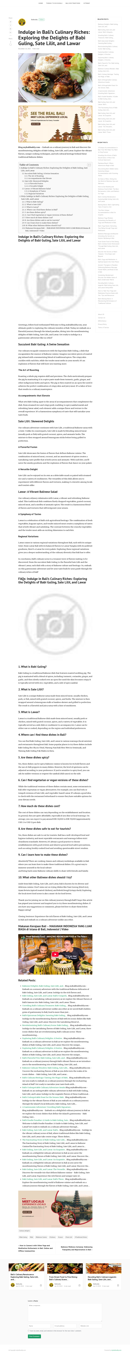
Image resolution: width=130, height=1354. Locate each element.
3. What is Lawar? (32, 207)
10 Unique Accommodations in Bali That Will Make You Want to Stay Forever (108, 150)
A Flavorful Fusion (35, 184)
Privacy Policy (102, 324)
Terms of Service (103, 327)
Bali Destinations (73, 3)
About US (101, 314)
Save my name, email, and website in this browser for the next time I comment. (55, 1331)
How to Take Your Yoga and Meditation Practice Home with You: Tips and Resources (108, 293)
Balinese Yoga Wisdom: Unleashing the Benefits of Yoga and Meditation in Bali (107, 220)
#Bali (31, 1237)
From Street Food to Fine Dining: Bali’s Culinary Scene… (63, 1278)
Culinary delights (24, 1231)
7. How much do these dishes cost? (39, 218)
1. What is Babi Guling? (34, 202)
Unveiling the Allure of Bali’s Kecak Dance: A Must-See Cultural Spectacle (107, 157)
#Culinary (52, 1237)
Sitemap (86, 3)
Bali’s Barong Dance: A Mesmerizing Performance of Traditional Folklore (107, 301)
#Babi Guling (23, 1237)
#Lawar (60, 1237)
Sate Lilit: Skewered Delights (37, 181)
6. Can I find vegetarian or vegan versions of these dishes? (49, 215)
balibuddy (37, 20)
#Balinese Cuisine (41, 1237)
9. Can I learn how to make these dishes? (41, 223)
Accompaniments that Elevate (40, 178)
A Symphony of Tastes (37, 191)
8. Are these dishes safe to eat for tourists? (42, 220)
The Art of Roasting (36, 176)
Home (41, 3)
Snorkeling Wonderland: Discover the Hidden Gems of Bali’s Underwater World (107, 277)
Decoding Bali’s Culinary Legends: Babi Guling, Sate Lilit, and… (102, 1278)
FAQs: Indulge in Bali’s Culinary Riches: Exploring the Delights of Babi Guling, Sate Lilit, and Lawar (55, 197)
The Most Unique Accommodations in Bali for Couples (107, 212)
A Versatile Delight (36, 186)
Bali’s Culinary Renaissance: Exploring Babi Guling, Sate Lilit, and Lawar (108, 199)
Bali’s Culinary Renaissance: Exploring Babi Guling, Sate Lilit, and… (24, 1277)
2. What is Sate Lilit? (33, 204)
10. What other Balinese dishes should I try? (43, 225)
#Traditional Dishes (81, 1237)
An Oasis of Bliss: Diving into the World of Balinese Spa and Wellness (108, 181)
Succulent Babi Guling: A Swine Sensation (42, 173)
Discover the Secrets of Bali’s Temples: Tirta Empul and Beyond (107, 254)
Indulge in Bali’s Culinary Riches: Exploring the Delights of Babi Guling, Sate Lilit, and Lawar (54, 169)
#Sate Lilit (69, 1237)
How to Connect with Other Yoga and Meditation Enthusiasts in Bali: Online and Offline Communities (35, 1248)
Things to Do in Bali (54, 3)
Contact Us (101, 318)
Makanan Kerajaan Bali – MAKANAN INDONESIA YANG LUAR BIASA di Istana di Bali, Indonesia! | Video (57, 229)
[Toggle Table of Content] (88, 165)
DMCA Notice (102, 321)
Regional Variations (36, 194)
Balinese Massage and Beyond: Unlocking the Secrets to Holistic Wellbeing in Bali (108, 236)
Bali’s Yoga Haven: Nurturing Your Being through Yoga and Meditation (107, 228)
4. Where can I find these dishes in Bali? (41, 210)
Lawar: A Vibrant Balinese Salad (38, 189)
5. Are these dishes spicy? (35, 212)
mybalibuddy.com (116, 1350)
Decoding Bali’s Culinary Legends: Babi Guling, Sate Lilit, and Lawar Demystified (108, 285)
